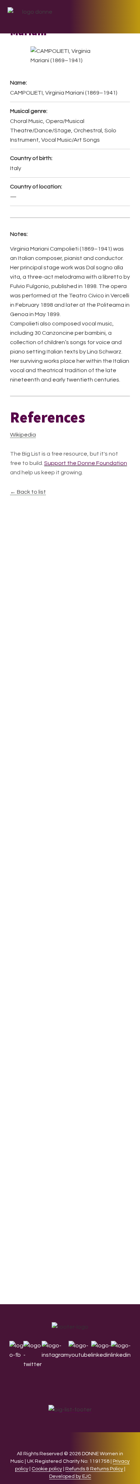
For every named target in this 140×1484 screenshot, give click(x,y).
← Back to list (28, 492)
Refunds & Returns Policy (94, 1468)
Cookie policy (47, 1468)
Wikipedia (23, 435)
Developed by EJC (70, 1476)
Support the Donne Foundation (85, 463)
